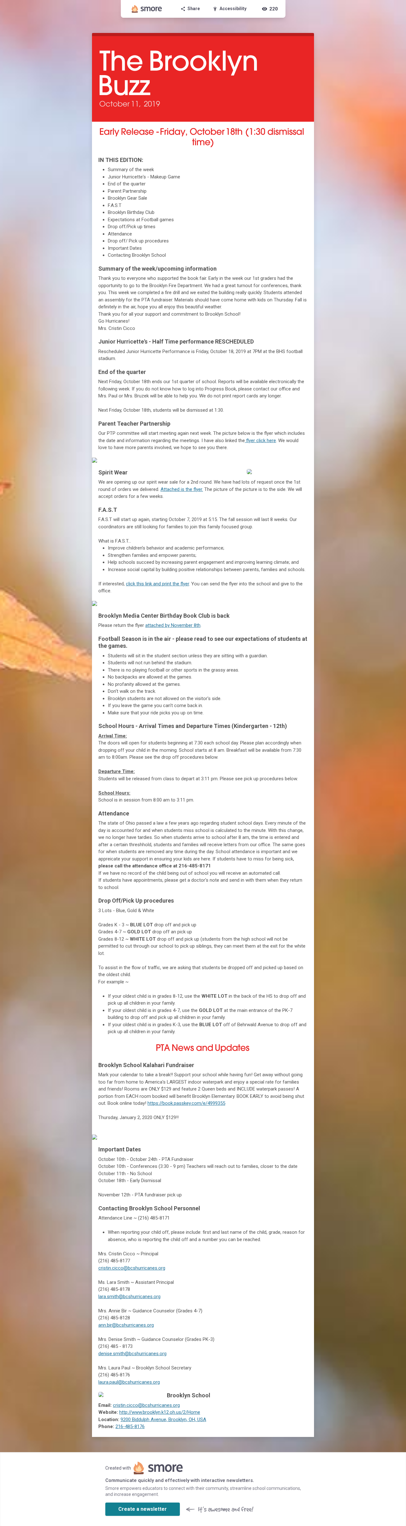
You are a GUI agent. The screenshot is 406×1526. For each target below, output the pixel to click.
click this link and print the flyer (157, 584)
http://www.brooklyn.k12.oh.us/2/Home (159, 1412)
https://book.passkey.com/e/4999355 (186, 1103)
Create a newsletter (142, 1509)
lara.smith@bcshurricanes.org (129, 1296)
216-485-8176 (130, 1426)
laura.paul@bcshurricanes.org (129, 1382)
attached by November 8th (172, 625)
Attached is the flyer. (181, 489)
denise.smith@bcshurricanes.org (132, 1353)
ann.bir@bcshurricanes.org (126, 1325)
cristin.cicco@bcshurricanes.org (131, 1268)
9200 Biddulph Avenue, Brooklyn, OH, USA (163, 1419)
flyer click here (260, 440)
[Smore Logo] (146, 9)
